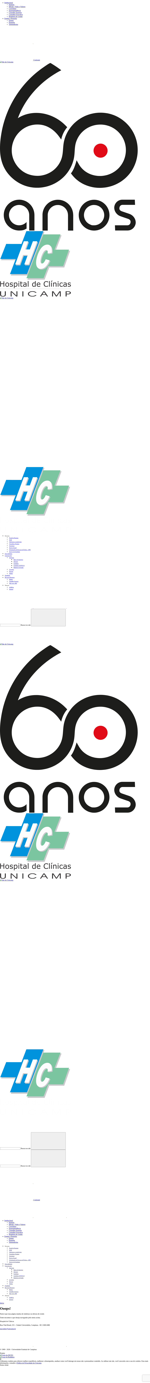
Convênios (12, 9)
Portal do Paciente (13, 538)
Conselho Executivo (16, 14)
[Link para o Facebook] (16, 608)
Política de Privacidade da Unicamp (29, 1363)
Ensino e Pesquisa (10, 18)
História (11, 5)
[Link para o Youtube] (83, 608)
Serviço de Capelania (14, 551)
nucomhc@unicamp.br (8, 1329)
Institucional (8, 3)
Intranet (11, 589)
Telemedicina (13, 24)
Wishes (11, 573)
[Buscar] (16, 1131)
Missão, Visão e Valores (17, 7)
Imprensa (11, 557)
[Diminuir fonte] (49, 43)
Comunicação (8, 555)
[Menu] (16, 642)
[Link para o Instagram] (50, 608)
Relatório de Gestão (16, 16)
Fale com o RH (13, 583)
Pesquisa (12, 22)
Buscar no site (26, 625)
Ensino (11, 20)
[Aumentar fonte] (16, 43)
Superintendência (15, 11)
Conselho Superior (15, 13)
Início (2, 1303)
